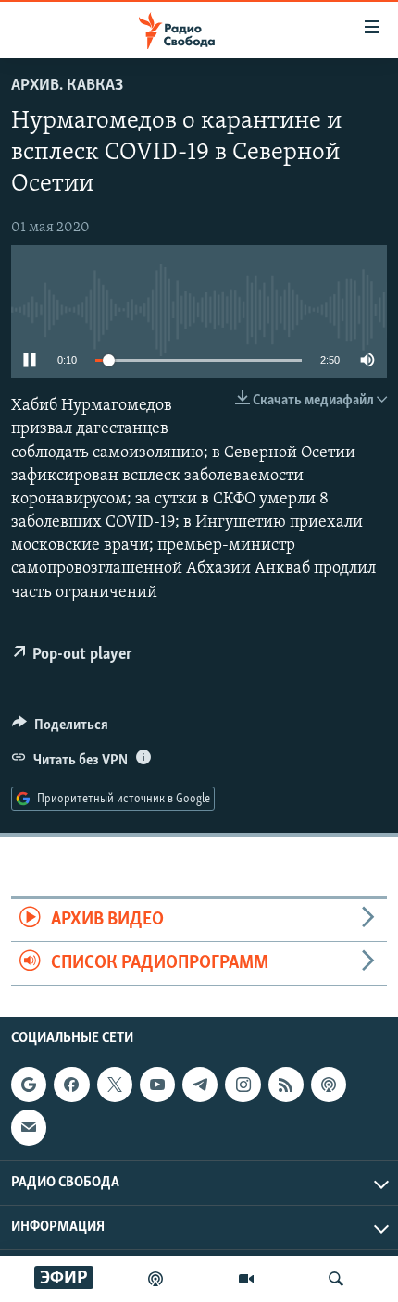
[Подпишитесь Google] (28, 1084)
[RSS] (286, 1084)
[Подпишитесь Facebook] (71, 1084)
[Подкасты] (328, 1084)
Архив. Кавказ (67, 86)
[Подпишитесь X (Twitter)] (114, 1084)
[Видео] (246, 1279)
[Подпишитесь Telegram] (200, 1084)
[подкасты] (155, 1279)
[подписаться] (28, 1128)
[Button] (60, 729)
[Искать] (336, 1279)
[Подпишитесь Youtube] (157, 1084)
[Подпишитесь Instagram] (242, 1084)
